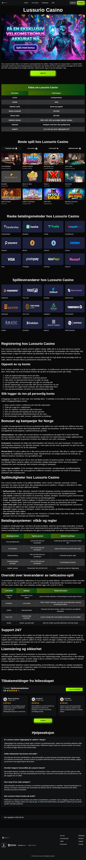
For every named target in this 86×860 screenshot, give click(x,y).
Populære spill (10, 148)
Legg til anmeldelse (74, 689)
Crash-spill (52, 148)
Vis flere (43, 720)
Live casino (31, 148)
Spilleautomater (73, 148)
